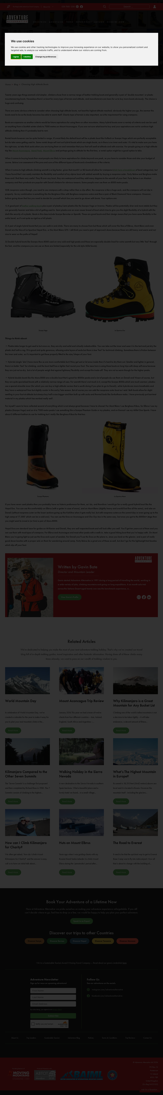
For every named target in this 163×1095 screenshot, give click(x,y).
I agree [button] (16, 57)
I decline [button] (27, 57)
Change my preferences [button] (45, 57)
